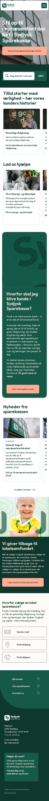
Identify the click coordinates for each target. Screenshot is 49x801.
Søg (41, 75)
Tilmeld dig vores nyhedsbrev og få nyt (17, 772)
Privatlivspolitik (10, 793)
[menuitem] (21, 5)
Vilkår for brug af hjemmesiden (16, 789)
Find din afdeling (11, 734)
